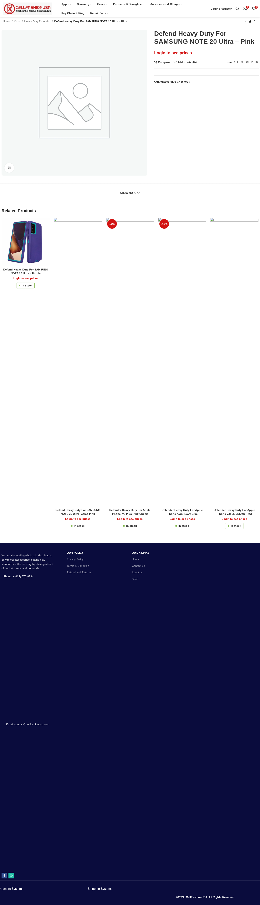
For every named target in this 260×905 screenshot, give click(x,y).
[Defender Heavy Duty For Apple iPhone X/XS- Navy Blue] (182, 362)
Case (17, 21)
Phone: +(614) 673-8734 (18, 576)
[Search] (237, 9)
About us (137, 572)
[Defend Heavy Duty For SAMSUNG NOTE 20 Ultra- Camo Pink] (78, 362)
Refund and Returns (79, 572)
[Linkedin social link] (252, 62)
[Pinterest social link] (247, 62)
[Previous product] (245, 21)
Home (6, 21)
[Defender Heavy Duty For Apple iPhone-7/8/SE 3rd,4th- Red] (234, 362)
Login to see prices (173, 52)
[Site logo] (27, 8)
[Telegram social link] (256, 62)
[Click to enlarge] (9, 168)
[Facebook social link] (237, 62)
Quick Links (140, 552)
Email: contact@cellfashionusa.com (27, 724)
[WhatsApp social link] (11, 875)
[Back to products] (250, 21)
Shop (135, 579)
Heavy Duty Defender (37, 21)
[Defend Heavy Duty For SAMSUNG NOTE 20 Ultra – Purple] (26, 242)
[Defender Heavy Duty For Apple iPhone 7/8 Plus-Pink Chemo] (130, 362)
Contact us (138, 565)
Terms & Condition (78, 565)
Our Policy (75, 552)
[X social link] (242, 62)
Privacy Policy (75, 559)
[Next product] (254, 21)
